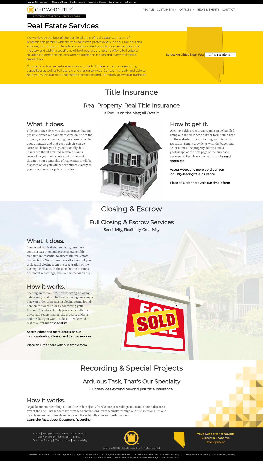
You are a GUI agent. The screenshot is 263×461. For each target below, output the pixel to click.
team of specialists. (55, 323)
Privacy (77, 436)
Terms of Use (64, 440)
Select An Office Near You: (185, 54)
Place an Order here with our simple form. (200, 183)
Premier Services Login (38, 2)
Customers (166, 9)
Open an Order (59, 2)
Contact (228, 9)
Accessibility (80, 440)
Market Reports (77, 2)
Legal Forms (115, 2)
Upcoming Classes (97, 2)
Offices (185, 9)
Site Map (64, 436)
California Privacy (44, 440)
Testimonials (130, 2)
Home (38, 433)
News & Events (208, 9)
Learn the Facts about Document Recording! (59, 419)
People (148, 9)
